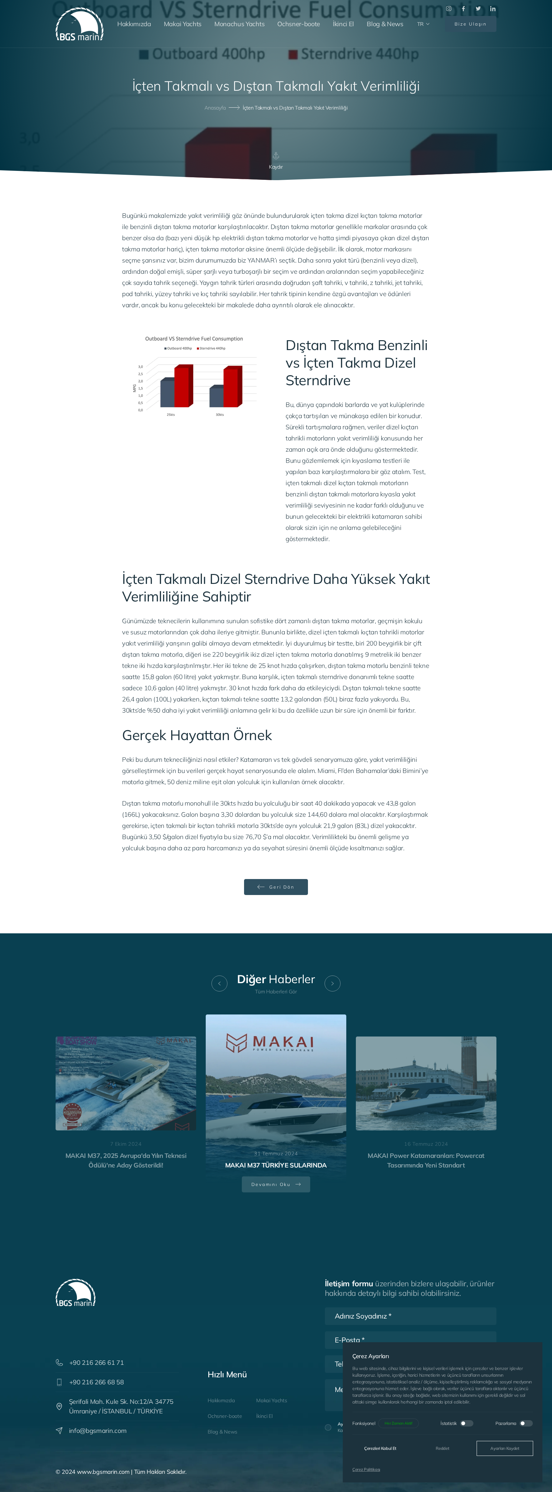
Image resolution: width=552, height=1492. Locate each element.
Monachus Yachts (239, 24)
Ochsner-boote (298, 24)
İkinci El (343, 24)
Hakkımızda (134, 24)
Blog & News (385, 24)
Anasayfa (215, 107)
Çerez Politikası (366, 1469)
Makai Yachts (183, 24)
